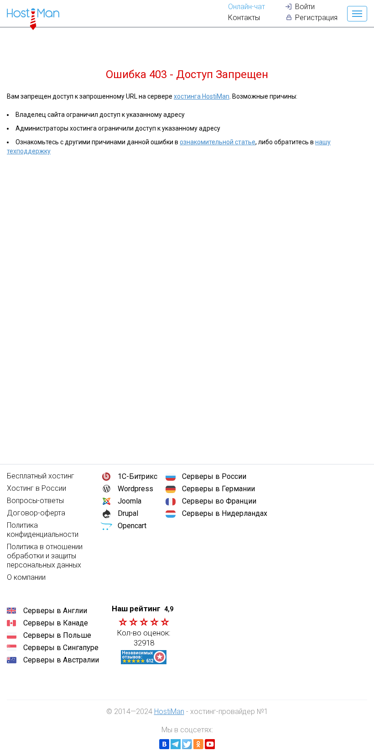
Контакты (244, 17)
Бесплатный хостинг (40, 476)
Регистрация (316, 17)
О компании (26, 577)
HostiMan (169, 711)
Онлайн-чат (246, 6)
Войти (305, 6)
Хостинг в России (36, 488)
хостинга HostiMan (201, 96)
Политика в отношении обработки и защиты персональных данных (45, 555)
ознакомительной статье (217, 142)
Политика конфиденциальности (42, 530)
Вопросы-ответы (35, 500)
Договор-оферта (36, 513)
